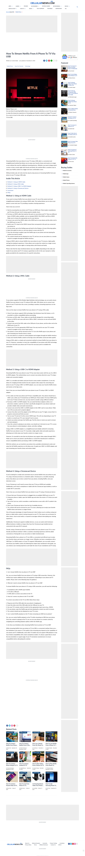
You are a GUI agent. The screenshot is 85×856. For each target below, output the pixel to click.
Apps (10, 6)
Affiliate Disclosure (43, 844)
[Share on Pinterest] (49, 61)
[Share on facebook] (44, 61)
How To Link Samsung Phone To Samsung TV (51, 785)
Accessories (34, 6)
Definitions (59, 8)
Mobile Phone (10, 66)
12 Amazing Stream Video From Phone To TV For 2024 (38, 785)
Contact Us (53, 844)
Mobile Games (66, 177)
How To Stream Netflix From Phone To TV (72, 102)
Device (66, 6)
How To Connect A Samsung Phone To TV (72, 151)
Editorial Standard (36, 843)
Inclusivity (45, 843)
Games (17, 6)
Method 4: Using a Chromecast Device (17, 188)
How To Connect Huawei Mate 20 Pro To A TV (12, 785)
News (30, 8)
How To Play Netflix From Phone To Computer (51, 765)
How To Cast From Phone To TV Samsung (24, 785)
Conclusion (10, 190)
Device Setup (12, 8)
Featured (49, 8)
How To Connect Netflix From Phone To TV (11, 745)
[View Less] (17, 726)
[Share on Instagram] (12, 726)
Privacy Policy (28, 844)
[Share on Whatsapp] (51, 61)
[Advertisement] (42, 852)
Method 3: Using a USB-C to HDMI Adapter (19, 186)
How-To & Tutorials (19, 66)
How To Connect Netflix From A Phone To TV (25, 745)
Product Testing (53, 843)
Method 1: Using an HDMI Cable (16, 182)
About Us (27, 843)
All (66, 8)
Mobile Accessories (67, 170)
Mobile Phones (66, 180)
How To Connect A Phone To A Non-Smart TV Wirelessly (72, 67)
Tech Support (40, 8)
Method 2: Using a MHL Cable (15, 184)
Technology (27, 66)
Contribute (62, 843)
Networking (56, 6)
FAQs (8, 192)
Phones (26, 6)
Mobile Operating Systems (69, 183)
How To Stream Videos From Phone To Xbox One (72, 84)
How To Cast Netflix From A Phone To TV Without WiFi (51, 745)
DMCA (59, 844)
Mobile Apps (65, 173)
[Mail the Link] (56, 61)
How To (22, 8)
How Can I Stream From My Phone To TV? (37, 745)
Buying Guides (46, 6)
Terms (35, 844)
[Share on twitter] (47, 61)
